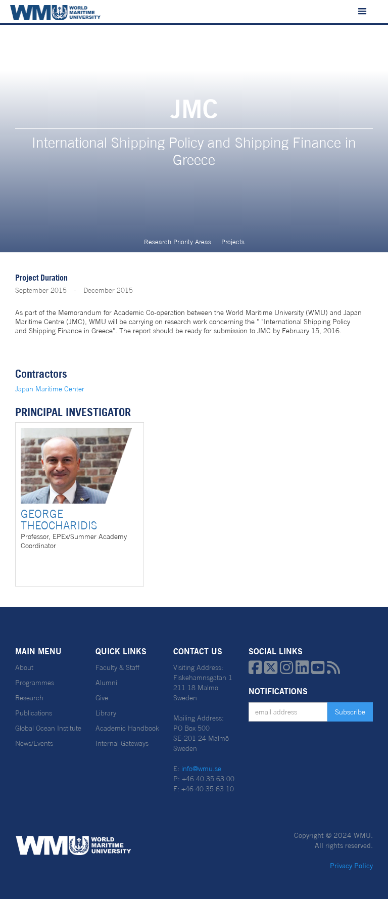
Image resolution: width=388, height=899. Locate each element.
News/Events (34, 743)
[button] (362, 11)
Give (101, 698)
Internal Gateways (122, 743)
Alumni (106, 683)
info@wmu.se (201, 769)
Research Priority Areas (177, 242)
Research (29, 698)
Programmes (34, 683)
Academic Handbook (127, 728)
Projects (233, 242)
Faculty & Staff (117, 667)
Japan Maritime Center (49, 389)
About (24, 667)
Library (105, 713)
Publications (33, 713)
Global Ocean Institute (48, 728)
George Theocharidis (59, 519)
